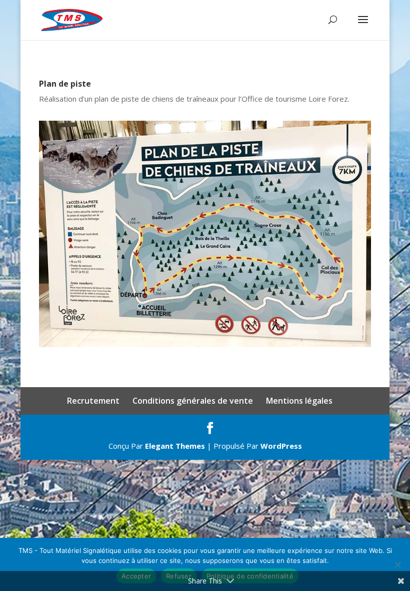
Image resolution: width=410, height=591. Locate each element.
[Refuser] (397, 564)
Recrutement (93, 400)
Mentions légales (299, 400)
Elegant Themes (175, 446)
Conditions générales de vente (192, 400)
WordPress (281, 446)
